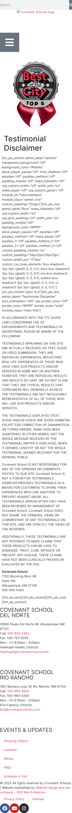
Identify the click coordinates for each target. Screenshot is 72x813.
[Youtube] (14, 808)
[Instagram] (24, 808)
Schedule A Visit (15, 776)
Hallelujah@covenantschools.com (24, 652)
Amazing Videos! (16, 741)
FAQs (7, 767)
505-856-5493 (18, 633)
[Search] (70, 5)
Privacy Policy (14, 799)
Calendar (10, 750)
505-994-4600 (18, 691)
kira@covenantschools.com (20, 709)
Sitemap (38, 799)
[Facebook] (5, 808)
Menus (8, 758)
